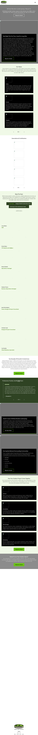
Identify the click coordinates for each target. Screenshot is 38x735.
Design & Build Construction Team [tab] (23, 203)
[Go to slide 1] (18, 131)
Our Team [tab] (12, 203)
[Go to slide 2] (19, 131)
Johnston (7, 457)
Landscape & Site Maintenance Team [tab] (18, 206)
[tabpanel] (19, 280)
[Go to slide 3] (20, 399)
